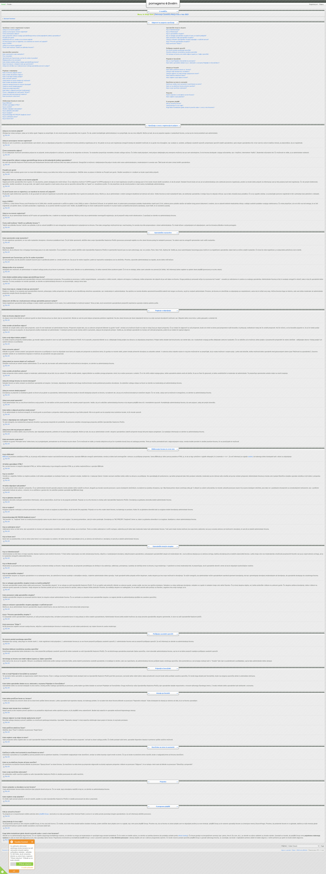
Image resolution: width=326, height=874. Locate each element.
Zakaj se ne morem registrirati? (12, 45)
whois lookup (183, 836)
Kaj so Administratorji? (173, 29)
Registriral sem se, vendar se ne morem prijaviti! (17, 39)
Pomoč (3, 4)
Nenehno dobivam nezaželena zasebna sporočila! (181, 52)
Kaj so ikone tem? (8, 118)
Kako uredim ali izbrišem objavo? (13, 74)
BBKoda (5, 457)
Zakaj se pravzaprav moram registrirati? (15, 31)
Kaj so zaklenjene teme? (10, 116)
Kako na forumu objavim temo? (12, 72)
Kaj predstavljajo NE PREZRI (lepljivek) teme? (17, 114)
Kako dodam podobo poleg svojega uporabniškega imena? (21, 62)
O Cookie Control (11, 842)
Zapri (32, 842)
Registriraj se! (313, 4)
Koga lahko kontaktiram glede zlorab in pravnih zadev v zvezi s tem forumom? (190, 107)
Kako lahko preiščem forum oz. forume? (178, 69)
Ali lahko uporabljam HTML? (11, 105)
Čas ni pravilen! (7, 56)
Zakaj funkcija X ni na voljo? (174, 105)
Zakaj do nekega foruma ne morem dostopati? (17, 84)
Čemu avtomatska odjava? (11, 33)
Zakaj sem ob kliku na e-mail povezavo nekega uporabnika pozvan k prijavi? (26, 66)
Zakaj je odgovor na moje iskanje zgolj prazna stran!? (182, 73)
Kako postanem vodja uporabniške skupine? (180, 37)
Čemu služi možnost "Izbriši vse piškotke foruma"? (18, 47)
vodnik (250, 457)
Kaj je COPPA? (7, 43)
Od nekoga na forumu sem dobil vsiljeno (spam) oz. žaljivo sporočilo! (187, 54)
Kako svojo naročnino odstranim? (176, 88)
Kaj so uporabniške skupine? (175, 33)
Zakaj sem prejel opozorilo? (11, 88)
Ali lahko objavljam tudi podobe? (12, 109)
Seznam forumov (9, 18)
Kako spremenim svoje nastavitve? (13, 54)
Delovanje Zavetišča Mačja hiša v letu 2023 (171, 14)
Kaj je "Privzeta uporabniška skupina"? (178, 41)
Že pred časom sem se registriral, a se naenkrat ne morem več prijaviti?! (25, 41)
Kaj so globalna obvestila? (10, 110)
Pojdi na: (284, 846)
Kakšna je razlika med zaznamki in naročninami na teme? (184, 84)
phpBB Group (44, 814)
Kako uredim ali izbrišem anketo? (13, 82)
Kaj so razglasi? (7, 113)
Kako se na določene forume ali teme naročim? (180, 86)
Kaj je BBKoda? (7, 103)
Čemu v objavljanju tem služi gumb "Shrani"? (16, 92)
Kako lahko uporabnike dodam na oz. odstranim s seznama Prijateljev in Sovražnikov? (192, 63)
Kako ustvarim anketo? (10, 78)
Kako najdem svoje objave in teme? (177, 77)
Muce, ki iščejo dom (145, 14)
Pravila (9, 4)
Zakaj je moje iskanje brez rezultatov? (177, 71)
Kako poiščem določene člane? (175, 75)
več (14, 871)
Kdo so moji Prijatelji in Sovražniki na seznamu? (180, 61)
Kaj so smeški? (7, 107)
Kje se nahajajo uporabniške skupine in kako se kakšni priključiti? (186, 35)
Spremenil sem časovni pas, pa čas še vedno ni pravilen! (20, 58)
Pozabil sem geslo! (8, 37)
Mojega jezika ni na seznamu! (12, 60)
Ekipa (293, 850)
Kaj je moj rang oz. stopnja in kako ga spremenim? (18, 64)
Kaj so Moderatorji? (172, 31)
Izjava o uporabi (286, 850)
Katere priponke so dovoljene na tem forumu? (180, 95)
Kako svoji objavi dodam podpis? (13, 76)
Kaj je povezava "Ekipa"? (174, 43)
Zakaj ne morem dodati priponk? (12, 86)
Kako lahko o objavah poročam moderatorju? (16, 90)
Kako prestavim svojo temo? (11, 96)
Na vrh (7, 135)
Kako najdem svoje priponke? (175, 96)
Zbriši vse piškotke (302, 850)
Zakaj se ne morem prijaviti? (11, 29)
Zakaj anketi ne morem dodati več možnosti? (16, 80)
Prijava (321, 4)
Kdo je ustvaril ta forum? (173, 103)
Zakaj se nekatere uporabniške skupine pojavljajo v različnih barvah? (187, 39)
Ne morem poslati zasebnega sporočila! (178, 50)
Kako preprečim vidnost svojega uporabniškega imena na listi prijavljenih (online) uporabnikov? (32, 35)
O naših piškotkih (27, 868)
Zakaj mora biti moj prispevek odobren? (15, 94)
